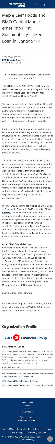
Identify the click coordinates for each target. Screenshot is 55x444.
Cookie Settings (16, 432)
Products (27, 405)
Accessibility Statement (36, 432)
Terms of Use (8, 429)
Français (37, 41)
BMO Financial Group (13, 346)
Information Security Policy (28, 429)
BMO (16, 89)
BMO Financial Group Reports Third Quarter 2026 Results (27, 385)
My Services (26, 411)
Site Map (47, 429)
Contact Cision (27, 402)
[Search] (51, 4)
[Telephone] (44, 4)
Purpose (6, 212)
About (27, 408)
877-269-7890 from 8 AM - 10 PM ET (27, 419)
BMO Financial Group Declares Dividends (20, 381)
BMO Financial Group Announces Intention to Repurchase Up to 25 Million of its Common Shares (27, 375)
